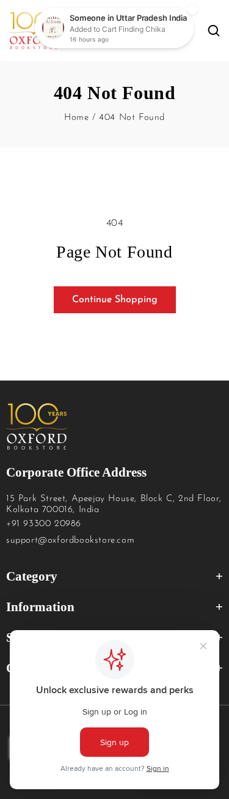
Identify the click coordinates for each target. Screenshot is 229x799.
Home (76, 117)
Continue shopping (115, 300)
